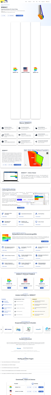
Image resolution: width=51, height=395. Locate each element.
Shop (36, 1)
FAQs (39, 1)
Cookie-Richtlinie (22, 201)
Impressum (30, 201)
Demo (34, 1)
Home (26, 1)
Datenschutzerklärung (26, 201)
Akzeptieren (19, 199)
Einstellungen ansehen (31, 199)
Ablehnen (25, 199)
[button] (33, 193)
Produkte (29, 1)
